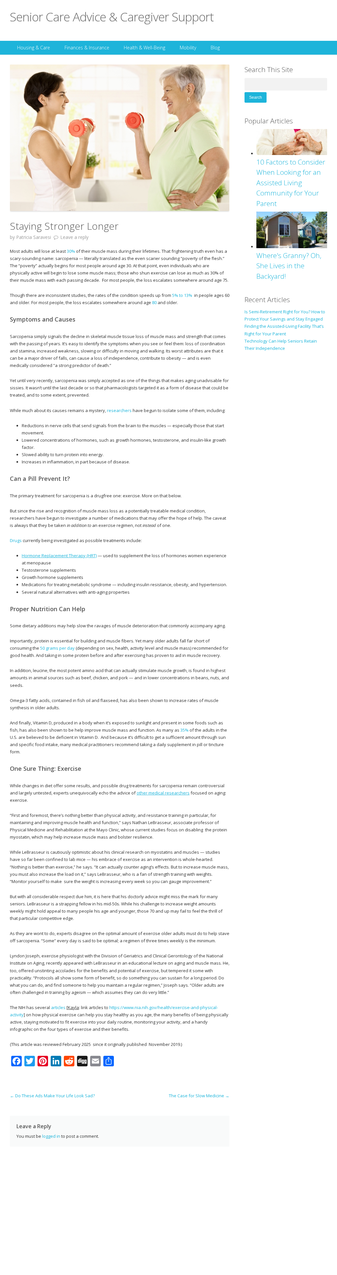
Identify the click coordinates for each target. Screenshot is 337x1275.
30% (71, 251)
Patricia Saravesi (33, 237)
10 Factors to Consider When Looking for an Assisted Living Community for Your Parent (290, 182)
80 (154, 302)
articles (58, 1007)
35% (184, 730)
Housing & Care (33, 47)
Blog (215, 47)
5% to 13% (182, 295)
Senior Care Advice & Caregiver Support (112, 16)
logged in (51, 1136)
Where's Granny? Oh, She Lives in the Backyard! (289, 266)
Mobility (188, 47)
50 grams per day (57, 648)
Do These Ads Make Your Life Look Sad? (52, 1096)
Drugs (16, 540)
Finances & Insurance (87, 47)
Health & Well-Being (144, 47)
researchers (119, 410)
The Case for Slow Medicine (199, 1096)
